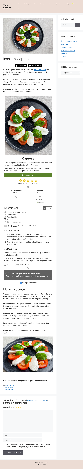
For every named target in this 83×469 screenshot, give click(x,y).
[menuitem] (73, 4)
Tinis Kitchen (7, 6)
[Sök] (77, 25)
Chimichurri (9, 387)
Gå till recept (21, 66)
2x (47, 208)
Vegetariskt (43, 4)
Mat (35, 4)
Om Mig (66, 4)
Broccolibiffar (9, 390)
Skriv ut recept (36, 66)
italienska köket (40, 70)
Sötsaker (58, 4)
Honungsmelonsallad (69, 41)
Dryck (51, 4)
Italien (7, 385)
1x (44, 208)
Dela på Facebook (29, 283)
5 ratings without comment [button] (37, 400)
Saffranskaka (66, 56)
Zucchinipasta (66, 48)
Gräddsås (64, 44)
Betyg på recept (9, 407)
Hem (19, 4)
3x (50, 208)
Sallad (12, 385)
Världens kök (27, 4)
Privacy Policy (42, 464)
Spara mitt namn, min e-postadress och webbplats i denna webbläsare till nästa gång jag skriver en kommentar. (27, 445)
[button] (18, 8)
